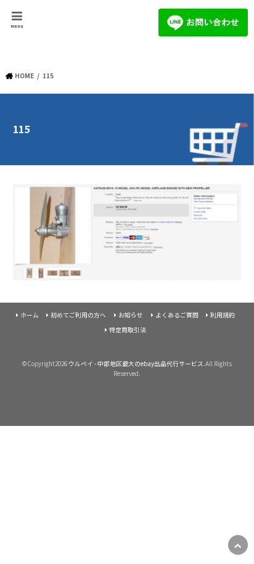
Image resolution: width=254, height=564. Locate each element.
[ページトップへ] (238, 545)
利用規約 (222, 315)
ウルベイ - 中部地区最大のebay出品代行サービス (135, 363)
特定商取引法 (127, 329)
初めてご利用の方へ (78, 315)
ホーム (29, 315)
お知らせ (130, 315)
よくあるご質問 (177, 315)
